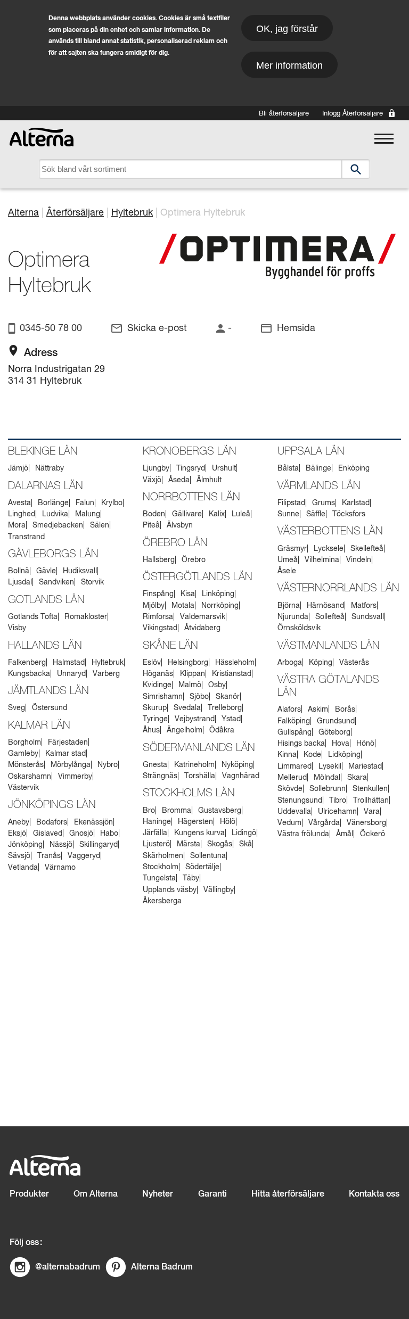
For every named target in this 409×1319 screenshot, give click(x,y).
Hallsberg (159, 560)
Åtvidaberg (202, 628)
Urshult (224, 468)
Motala (182, 605)
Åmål (344, 834)
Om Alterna (95, 1194)
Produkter (29, 1194)
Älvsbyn (180, 525)
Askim (318, 709)
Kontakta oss (374, 1194)
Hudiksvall (80, 571)
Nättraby (49, 468)
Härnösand (325, 605)
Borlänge (53, 503)
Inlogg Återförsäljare (352, 113)
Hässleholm (235, 662)
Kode (312, 755)
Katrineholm (194, 765)
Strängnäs (160, 776)
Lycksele (328, 549)
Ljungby (156, 468)
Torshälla (199, 776)
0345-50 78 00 (51, 328)
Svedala (187, 708)
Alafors (289, 709)
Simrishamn (163, 696)
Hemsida (296, 328)
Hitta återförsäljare (287, 1194)
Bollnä (18, 571)
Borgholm (24, 742)
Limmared (294, 766)
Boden (154, 514)
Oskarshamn (29, 776)
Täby (191, 878)
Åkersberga (162, 901)
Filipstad (291, 503)
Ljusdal (20, 582)
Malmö (189, 685)
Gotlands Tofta (33, 617)
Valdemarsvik (202, 617)
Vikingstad (160, 628)
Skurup (155, 708)
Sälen (99, 525)
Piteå (151, 525)
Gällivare (187, 514)
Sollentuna (208, 856)
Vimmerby (75, 776)
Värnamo (60, 867)
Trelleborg (225, 708)
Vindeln (358, 560)
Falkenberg (27, 662)
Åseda (179, 480)
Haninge (157, 822)
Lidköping (344, 755)
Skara (357, 777)
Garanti (212, 1194)
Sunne (288, 514)
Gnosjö (81, 833)
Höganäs (158, 674)
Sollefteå (330, 617)
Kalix (217, 514)
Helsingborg (188, 662)
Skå (245, 844)
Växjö (152, 480)
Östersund (49, 708)
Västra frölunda (303, 834)
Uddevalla (294, 811)
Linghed (21, 514)
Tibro (337, 800)
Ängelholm (184, 730)
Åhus (151, 730)
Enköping (354, 468)
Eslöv (152, 662)
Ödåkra (221, 730)
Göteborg (334, 732)
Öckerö (372, 834)
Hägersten (195, 822)
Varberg (106, 674)
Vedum (289, 823)
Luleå (241, 514)
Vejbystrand (195, 719)
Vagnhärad (240, 776)
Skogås (219, 844)
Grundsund (336, 721)
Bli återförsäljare (284, 113)
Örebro (194, 560)
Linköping (218, 594)
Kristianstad (231, 674)
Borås (345, 709)
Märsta (188, 844)
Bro (149, 810)
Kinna (287, 755)
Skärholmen (163, 856)
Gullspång (294, 732)
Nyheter (157, 1194)
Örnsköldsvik (299, 628)
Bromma (176, 810)
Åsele (286, 571)
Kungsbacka (29, 674)
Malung (87, 514)
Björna (288, 605)
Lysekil (329, 766)
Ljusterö (156, 844)
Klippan (192, 674)
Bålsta (288, 468)
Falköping (293, 721)
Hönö (365, 743)
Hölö (227, 822)
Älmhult (209, 480)
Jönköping (25, 844)
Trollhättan (371, 800)
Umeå (287, 560)
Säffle (315, 514)
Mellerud (292, 777)
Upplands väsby (170, 890)
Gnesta (155, 765)
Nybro (107, 765)
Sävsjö (19, 856)
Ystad (231, 719)
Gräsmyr (292, 549)
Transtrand (26, 537)
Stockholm (160, 867)
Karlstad (356, 503)
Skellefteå (366, 549)
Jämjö (18, 468)
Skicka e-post (157, 328)
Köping (320, 662)
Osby (217, 685)
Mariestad (365, 766)
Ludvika (55, 514)
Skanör (228, 696)
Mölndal (327, 777)
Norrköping (220, 605)
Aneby (18, 822)
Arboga (289, 662)
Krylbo (111, 503)
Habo (109, 833)
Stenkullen (370, 789)
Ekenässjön (93, 822)
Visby (17, 628)
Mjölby (154, 605)
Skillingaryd (98, 844)
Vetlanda (23, 867)
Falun (85, 503)
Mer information (289, 65)
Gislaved (47, 833)
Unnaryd (71, 674)
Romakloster (85, 617)
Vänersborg (366, 823)
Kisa (188, 594)
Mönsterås (26, 765)
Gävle (46, 571)
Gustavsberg (219, 810)
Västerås (354, 662)
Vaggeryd (84, 856)
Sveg (16, 708)
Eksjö (17, 833)
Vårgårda (324, 823)
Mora (17, 525)
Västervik (23, 788)
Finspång (158, 594)
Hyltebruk (132, 213)
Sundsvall (367, 617)
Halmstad (69, 662)
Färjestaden (68, 742)
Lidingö (244, 833)
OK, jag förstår (287, 28)
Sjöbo (199, 696)
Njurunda (292, 617)
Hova (340, 743)
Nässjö (61, 844)
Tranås (49, 856)
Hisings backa (301, 743)
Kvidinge (157, 685)
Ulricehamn (337, 811)
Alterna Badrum (162, 1267)
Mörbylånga (71, 765)
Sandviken (56, 582)
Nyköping (237, 765)
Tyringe (155, 719)
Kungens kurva (199, 833)
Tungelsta (159, 878)
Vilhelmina (322, 560)
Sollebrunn (327, 789)
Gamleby (23, 753)
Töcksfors (348, 514)
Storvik (92, 582)
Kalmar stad (65, 753)
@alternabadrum (67, 1267)
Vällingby (218, 890)
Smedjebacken (57, 525)
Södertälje (202, 867)
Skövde (289, 789)
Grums (323, 503)
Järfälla (155, 833)
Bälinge (318, 468)
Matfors (364, 605)
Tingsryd (190, 468)
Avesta (19, 503)
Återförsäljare (75, 213)
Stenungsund (299, 800)
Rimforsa (158, 617)
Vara (372, 811)
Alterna (23, 213)
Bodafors (51, 822)
